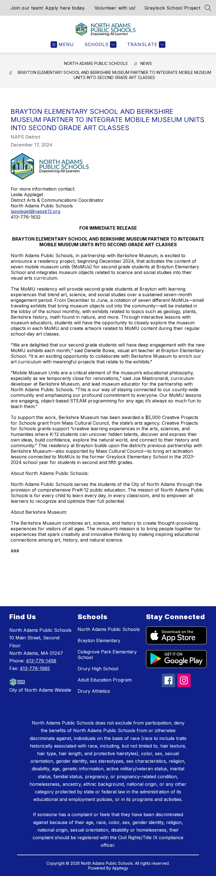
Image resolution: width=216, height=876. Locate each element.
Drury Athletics (94, 691)
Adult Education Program (105, 680)
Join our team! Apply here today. (48, 8)
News (146, 63)
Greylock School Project (173, 8)
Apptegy (120, 868)
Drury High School (98, 668)
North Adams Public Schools (96, 63)
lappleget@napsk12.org (35, 211)
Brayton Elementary (99, 640)
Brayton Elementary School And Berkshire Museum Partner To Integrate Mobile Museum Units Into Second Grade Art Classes (114, 75)
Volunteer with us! (115, 8)
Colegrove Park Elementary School (107, 654)
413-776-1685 (35, 668)
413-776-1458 (41, 661)
